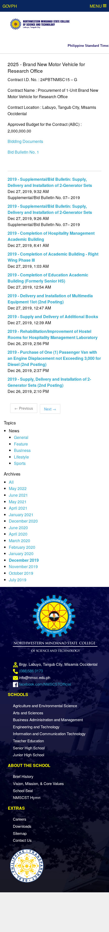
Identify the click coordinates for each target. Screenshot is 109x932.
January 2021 (21, 514)
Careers (19, 819)
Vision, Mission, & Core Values (38, 783)
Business (22, 450)
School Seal (23, 790)
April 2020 (18, 534)
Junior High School (28, 754)
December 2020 (23, 521)
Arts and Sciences (28, 712)
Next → (50, 408)
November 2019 (23, 566)
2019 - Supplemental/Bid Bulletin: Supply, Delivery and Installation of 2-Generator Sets (50, 182)
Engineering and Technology (36, 726)
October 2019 (21, 573)
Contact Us (22, 840)
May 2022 (18, 488)
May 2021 (18, 502)
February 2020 (22, 547)
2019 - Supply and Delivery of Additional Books (53, 316)
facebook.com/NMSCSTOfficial (45, 684)
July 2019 (17, 580)
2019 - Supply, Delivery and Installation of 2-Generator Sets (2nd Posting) (49, 382)
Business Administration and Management (48, 719)
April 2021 (18, 508)
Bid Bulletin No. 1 (23, 152)
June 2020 (18, 527)
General (21, 437)
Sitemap (20, 833)
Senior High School (29, 747)
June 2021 (18, 495)
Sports (20, 463)
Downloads (22, 826)
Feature (21, 444)
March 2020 (19, 540)
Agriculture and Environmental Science (45, 705)
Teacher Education (28, 740)
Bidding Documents (25, 141)
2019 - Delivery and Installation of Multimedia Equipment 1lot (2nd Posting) (50, 299)
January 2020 (21, 553)
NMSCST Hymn (26, 797)
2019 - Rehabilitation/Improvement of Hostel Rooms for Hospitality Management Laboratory (53, 334)
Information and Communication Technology (49, 733)
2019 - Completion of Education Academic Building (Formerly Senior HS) (48, 278)
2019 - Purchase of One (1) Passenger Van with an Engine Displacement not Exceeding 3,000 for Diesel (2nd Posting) (54, 358)
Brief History (23, 776)
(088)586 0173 (31, 670)
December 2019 (24, 560)
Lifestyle (21, 457)
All (11, 482)
